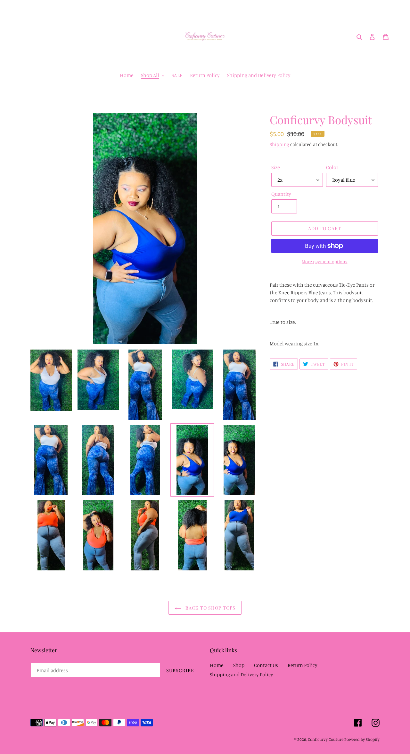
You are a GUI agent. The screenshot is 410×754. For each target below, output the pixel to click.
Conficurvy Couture (325, 739)
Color (332, 167)
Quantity (281, 194)
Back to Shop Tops (209, 608)
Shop (238, 665)
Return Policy (302, 665)
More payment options (324, 261)
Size (275, 167)
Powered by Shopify (362, 739)
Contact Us (266, 665)
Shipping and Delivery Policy (241, 674)
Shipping (279, 144)
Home (217, 665)
